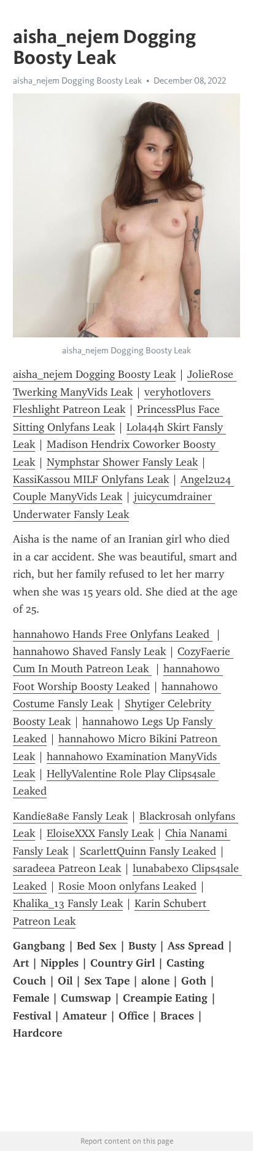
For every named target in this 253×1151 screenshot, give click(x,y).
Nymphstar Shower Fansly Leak (122, 462)
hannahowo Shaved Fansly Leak (89, 651)
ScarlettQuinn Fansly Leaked (148, 851)
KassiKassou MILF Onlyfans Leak (91, 479)
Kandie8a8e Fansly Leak (70, 816)
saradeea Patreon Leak (67, 868)
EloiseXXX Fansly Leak (100, 833)
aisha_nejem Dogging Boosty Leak (77, 80)
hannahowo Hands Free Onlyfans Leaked (112, 634)
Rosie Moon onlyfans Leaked (127, 886)
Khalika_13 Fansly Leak (68, 903)
